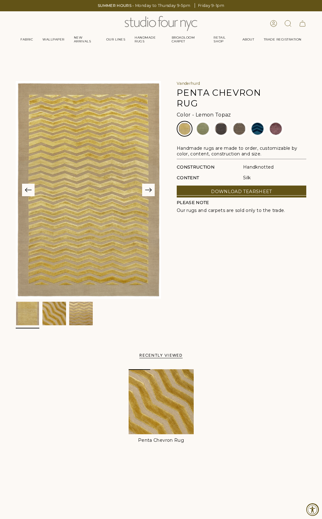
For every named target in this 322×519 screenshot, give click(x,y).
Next (148, 190)
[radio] (184, 129)
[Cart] (302, 23)
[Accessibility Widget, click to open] (312, 509)
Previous (28, 190)
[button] (27, 39)
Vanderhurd (188, 83)
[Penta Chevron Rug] (161, 401)
